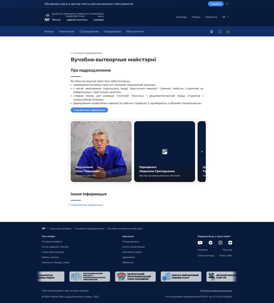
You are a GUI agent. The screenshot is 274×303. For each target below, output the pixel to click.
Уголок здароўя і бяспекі (55, 246)
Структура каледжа (53, 252)
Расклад (181, 17)
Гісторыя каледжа (52, 241)
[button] (202, 152)
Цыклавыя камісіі (132, 252)
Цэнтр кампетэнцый (133, 246)
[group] (101, 151)
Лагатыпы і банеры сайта (55, 262)
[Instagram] (220, 243)
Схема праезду (206, 255)
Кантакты (211, 17)
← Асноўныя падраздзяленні (86, 53)
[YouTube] (200, 243)
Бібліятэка (127, 262)
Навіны (196, 17)
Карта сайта (225, 255)
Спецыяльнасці (130, 241)
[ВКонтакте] (230, 243)
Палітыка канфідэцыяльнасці (216, 290)
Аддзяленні (128, 257)
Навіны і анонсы (50, 257)
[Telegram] (210, 243)
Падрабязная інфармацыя (89, 110)
